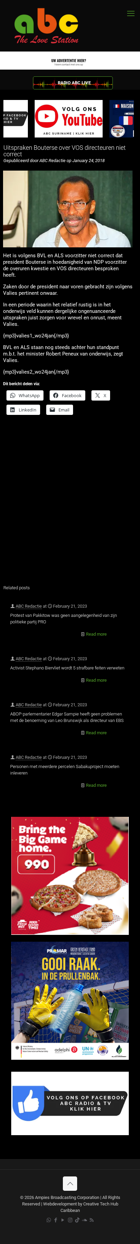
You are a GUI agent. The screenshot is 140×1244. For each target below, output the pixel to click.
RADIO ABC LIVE (74, 82)
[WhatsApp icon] (48, 1220)
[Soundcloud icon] (84, 1220)
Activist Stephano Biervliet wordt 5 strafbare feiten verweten (67, 667)
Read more (96, 634)
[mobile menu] (131, 13)
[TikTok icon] (77, 1220)
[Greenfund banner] (70, 1058)
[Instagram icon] (70, 1220)
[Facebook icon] (55, 1220)
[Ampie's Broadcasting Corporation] (52, 25)
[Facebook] (70, 1133)
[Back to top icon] (70, 1183)
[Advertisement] (70, 504)
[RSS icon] (91, 1220)
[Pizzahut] (70, 933)
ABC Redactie (29, 606)
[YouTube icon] (63, 1220)
